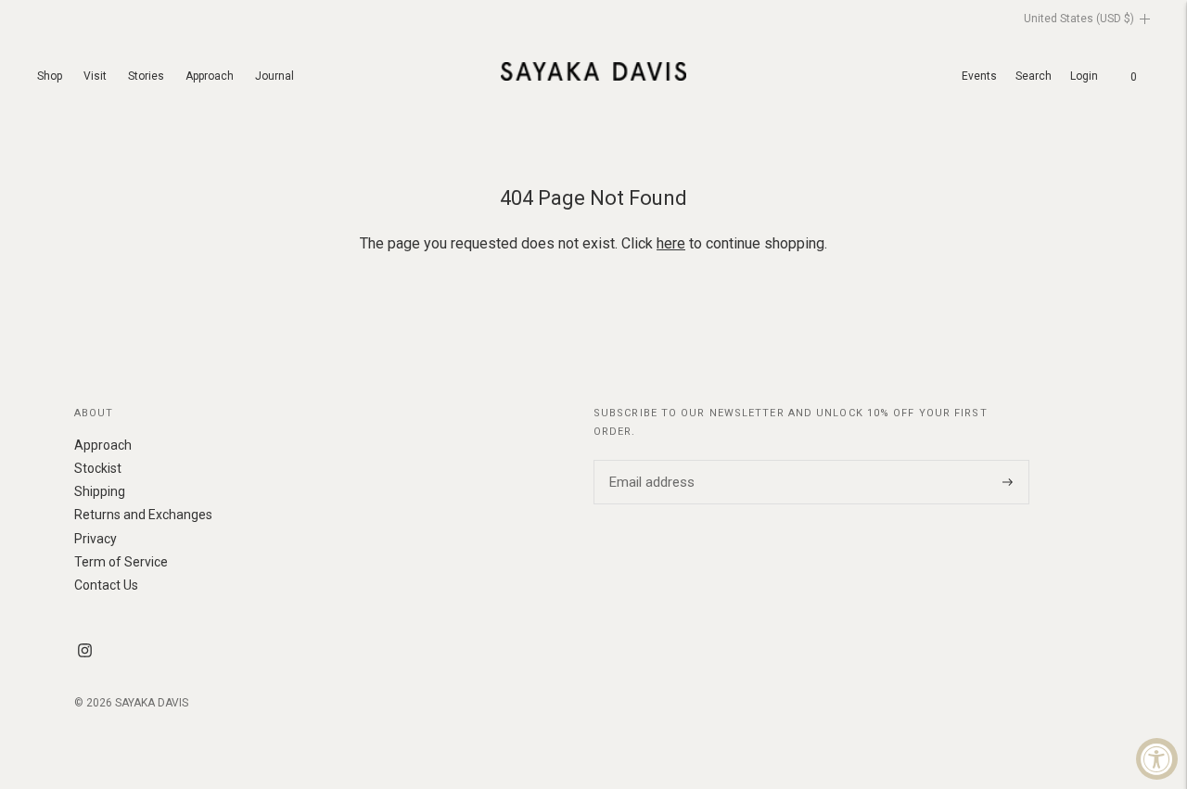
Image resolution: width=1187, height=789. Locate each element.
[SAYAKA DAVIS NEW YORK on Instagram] (85, 652)
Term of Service (121, 561)
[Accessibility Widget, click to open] (1157, 759)
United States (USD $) (1079, 18)
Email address (649, 459)
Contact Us (106, 585)
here (671, 243)
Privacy (95, 538)
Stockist (97, 468)
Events (979, 76)
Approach (209, 76)
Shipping (99, 491)
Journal (274, 76)
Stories (146, 76)
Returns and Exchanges (143, 514)
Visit (95, 76)
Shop (49, 76)
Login (1084, 76)
